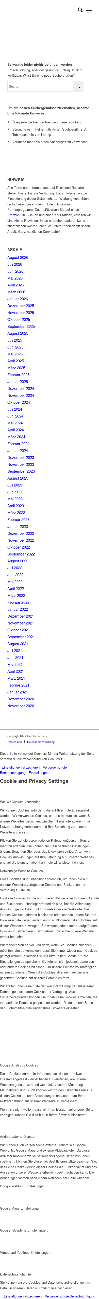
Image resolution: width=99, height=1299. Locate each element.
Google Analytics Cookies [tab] (19, 1065)
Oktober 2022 (18, 547)
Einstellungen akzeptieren (21, 767)
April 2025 (15, 360)
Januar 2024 (17, 450)
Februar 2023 (18, 519)
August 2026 (17, 257)
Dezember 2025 (20, 305)
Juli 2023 (14, 485)
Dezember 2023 (20, 457)
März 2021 (16, 678)
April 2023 (15, 505)
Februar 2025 (18, 374)
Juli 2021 (14, 650)
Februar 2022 (18, 602)
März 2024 (16, 436)
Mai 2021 (15, 664)
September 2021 (21, 636)
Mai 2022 (15, 581)
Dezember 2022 (20, 533)
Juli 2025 (14, 340)
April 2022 (15, 588)
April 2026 (15, 284)
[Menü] (89, 10)
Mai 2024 (15, 422)
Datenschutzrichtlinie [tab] (15, 1274)
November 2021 (20, 622)
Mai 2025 (15, 353)
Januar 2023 (17, 526)
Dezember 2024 (20, 388)
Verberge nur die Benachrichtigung (70, 1296)
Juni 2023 (15, 491)
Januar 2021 (17, 691)
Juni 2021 (15, 657)
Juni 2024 (15, 416)
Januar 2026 (17, 298)
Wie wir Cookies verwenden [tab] (20, 801)
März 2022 (16, 595)
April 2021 (15, 671)
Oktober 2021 (18, 629)
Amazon (13, 214)
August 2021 (17, 643)
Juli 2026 (14, 264)
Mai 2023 (15, 498)
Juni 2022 (15, 574)
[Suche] (78, 10)
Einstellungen (38, 772)
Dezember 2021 (20, 616)
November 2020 (20, 705)
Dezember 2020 (20, 698)
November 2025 (20, 312)
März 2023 (16, 512)
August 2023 (17, 478)
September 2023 (21, 471)
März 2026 (16, 291)
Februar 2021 (18, 685)
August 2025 (17, 333)
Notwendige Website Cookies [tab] (21, 870)
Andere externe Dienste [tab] (17, 1136)
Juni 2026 (15, 271)
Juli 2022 (14, 567)
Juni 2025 (15, 347)
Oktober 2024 (18, 402)
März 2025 (16, 367)
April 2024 (15, 429)
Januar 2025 (17, 381)
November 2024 (20, 395)
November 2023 (20, 464)
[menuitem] (78, 10)
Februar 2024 (18, 443)
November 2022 (20, 540)
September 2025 (21, 326)
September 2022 (21, 553)
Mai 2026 (15, 278)
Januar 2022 (17, 609)
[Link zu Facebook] (88, 736)
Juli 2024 (14, 409)
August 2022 (17, 560)
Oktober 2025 (18, 319)
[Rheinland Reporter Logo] (41, 10)
